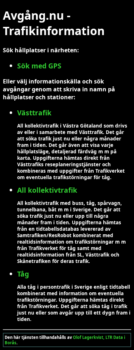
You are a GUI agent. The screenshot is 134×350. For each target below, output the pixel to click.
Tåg (23, 274)
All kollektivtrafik (47, 190)
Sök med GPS (39, 66)
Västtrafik (34, 113)
